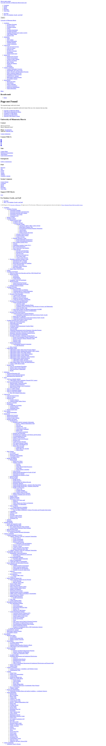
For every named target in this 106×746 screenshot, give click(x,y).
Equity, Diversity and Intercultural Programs (17, 563)
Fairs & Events (19, 253)
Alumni (2, 173)
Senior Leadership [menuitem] (11, 84)
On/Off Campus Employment (20, 615)
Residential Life (14, 420)
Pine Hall (18, 425)
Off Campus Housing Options (20, 443)
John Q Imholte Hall (15, 712)
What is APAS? (23, 231)
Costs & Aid (7, 394)
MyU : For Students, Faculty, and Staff (13, 202)
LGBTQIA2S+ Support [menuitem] (13, 76)
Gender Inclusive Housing (19, 441)
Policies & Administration (13, 689)
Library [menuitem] (8, 28)
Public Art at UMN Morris (16, 678)
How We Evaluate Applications (17, 393)
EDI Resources (13, 574)
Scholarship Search (14, 408)
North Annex (13, 717)
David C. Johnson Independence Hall (25, 423)
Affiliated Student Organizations (21, 565)
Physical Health (14, 478)
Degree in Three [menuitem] (11, 25)
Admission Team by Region (14, 744)
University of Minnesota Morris (8, 20)
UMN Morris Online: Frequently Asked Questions (22, 356)
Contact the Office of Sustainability (18, 561)
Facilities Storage (14, 705)
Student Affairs (13, 666)
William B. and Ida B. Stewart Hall (18, 741)
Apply (5, 377)
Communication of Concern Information (23, 291)
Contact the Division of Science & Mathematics (24, 310)
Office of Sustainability (15, 560)
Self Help (18, 465)
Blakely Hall (19, 430)
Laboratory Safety (20, 303)
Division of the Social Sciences (17, 312)
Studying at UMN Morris (19, 610)
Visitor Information (11, 692)
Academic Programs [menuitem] (12, 24)
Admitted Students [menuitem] (11, 42)
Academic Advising (18, 223)
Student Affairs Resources (16, 596)
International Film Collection (20, 260)
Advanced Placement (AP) (13, 373)
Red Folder (19, 468)
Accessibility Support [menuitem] (12, 78)
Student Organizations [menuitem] (12, 58)
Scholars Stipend (14, 406)
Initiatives (15, 501)
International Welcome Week (20, 607)
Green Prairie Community (22, 429)
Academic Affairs (14, 655)
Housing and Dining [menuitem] (12, 60)
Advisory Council (17, 546)
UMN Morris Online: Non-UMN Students (20, 352)
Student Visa (16, 609)
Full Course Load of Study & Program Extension (25, 621)
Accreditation (13, 636)
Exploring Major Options (22, 235)
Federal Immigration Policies (20, 625)
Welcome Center (14, 740)
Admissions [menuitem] (6, 37)
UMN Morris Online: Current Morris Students (21, 354)
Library (2, 170)
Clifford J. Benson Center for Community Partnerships (23, 536)
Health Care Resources (18, 487)
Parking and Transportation (16, 674)
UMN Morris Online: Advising (20, 359)
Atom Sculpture (17, 681)
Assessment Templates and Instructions (19, 211)
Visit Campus (7, 411)
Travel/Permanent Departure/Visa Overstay (23, 624)
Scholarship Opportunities (16, 455)
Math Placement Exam (12, 529)
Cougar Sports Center (15, 700)
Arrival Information (18, 606)
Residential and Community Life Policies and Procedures (27, 434)
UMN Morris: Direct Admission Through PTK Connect (23, 380)
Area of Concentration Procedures (18, 366)
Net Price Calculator (12, 402)
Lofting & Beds (20, 447)
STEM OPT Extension (18, 617)
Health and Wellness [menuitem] (12, 63)
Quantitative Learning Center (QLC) (22, 245)
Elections (12, 514)
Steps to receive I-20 (15, 387)
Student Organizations (12, 416)
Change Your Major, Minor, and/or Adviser (29, 225)
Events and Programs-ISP (16, 628)
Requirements (16, 277)
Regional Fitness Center (16, 723)
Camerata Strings (14, 327)
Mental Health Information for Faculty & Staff (24, 472)
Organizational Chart (15, 670)
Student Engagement (18, 540)
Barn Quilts (16, 682)
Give (2, 195)
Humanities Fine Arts (15, 709)
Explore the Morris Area (16, 677)
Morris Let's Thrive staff (19, 500)
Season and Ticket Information (17, 321)
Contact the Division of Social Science (22, 319)
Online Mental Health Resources (24, 466)
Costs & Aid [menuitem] (7, 45)
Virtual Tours (13, 673)
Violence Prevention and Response (18, 508)
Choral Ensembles (14, 324)
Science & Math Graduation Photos (25, 305)
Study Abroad (10, 451)
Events (2, 171)
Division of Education (15, 288)
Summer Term (10, 365)
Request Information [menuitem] (12, 41)
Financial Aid (10, 398)
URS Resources (20, 345)
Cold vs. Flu (19, 489)
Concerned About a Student (17, 595)
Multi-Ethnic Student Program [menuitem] (14, 77)
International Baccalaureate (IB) (14, 376)
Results (12, 370)
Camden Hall (13, 698)
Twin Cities (6, 11)
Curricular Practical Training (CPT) (21, 613)
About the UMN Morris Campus (12, 116)
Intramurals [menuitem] (9, 66)
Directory (3, 167)
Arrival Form (16, 604)
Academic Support (11, 218)
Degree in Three (11, 217)
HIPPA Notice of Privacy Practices (21, 493)
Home (5, 97)
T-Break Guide (13, 512)
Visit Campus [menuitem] (10, 39)
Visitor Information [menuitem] (11, 88)
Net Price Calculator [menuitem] (12, 51)
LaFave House (13, 713)
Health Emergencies (18, 597)
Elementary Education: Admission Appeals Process (22, 333)
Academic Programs (12, 209)
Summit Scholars (17, 572)
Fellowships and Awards (16, 323)
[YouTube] (53, 142)
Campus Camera (14, 688)
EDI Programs (13, 564)
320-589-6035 (8, 130)
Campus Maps (4, 151)
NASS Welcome (17, 581)
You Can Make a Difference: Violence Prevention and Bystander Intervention (32, 510)
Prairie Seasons (16, 680)
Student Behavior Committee (20, 507)
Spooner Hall (19, 426)
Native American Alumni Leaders (18, 586)
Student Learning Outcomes (17, 639)
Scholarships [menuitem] (10, 52)
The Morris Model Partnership (20, 558)
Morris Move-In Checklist (22, 448)
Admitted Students (8, 522)
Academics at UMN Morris (10, 113)
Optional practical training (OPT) (21, 614)
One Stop (6, 13)
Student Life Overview (12, 415)
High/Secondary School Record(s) (18, 383)
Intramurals (9, 521)
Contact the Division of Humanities (21, 299)
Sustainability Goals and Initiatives (18, 553)
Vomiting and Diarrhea (21, 491)
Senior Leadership (11, 648)
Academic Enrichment (12, 271)
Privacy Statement (65, 205)
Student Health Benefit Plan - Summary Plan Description (27, 485)
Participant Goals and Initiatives (24, 543)
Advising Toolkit (20, 224)
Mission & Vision (11, 635)
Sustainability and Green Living (14, 551)
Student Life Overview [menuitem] (12, 56)
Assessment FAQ (14, 216)
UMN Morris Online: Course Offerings (19, 355)
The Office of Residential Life (20, 444)
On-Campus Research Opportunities (19, 334)
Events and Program (18, 618)
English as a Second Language (20, 298)
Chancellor (12, 649)
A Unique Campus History (16, 642)
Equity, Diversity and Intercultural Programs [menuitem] (17, 71)
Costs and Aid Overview (13, 395)
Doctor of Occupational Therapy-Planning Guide (25, 337)
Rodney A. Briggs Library (16, 724)
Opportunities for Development (20, 568)
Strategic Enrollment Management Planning (23, 650)
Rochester (6, 9)
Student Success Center (15, 220)
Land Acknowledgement (7, 155)
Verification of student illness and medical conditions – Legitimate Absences (28, 691)
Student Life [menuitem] (7, 55)
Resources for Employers (22, 255)
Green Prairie (13, 706)
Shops (11, 730)
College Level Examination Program (16, 374)
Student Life (7, 413)
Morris (5, 8)
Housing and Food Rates (19, 433)
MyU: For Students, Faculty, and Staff (13, 15)
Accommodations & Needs (19, 436)
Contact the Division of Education (21, 292)
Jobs (2, 169)
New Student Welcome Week (14, 525)
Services (18, 464)
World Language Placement (26, 232)
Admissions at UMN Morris (10, 114)
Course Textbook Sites (18, 264)
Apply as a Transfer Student (13, 379)
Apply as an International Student (15, 381)
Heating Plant (13, 707)
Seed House (13, 728)
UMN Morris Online (12, 348)
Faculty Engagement (18, 539)
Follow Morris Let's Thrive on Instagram (23, 503)
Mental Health (13, 459)
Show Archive (13, 347)
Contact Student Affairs (15, 600)
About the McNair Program (20, 282)
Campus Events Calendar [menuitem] (13, 59)
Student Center (13, 735)
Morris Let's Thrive (18, 461)
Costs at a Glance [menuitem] (11, 48)
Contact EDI (13, 576)
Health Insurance (17, 480)
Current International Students (17, 611)
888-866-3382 (9, 131)
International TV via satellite (20, 262)
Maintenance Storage (15, 714)
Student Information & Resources (24, 239)
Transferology (22, 230)
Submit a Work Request (19, 437)
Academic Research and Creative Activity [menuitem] (17, 32)
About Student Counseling (22, 469)
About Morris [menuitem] (7, 80)
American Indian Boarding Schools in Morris (21, 645)
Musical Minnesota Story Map (20, 549)
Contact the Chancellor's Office (20, 653)
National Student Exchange (16, 285)
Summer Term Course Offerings (18, 367)
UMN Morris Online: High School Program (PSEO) (23, 349)
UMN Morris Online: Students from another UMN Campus (24, 351)
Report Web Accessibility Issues (76, 205)
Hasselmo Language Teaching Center (19, 259)
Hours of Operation (14, 687)
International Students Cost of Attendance (20, 386)
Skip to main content (6, 1)
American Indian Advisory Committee (19, 592)
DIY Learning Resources (19, 246)
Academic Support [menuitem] (11, 27)
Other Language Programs (19, 296)
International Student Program (14, 602)
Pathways (12, 571)
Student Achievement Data (16, 638)
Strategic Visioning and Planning (21, 652)
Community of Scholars (16, 405)
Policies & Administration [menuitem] (13, 87)
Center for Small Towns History (21, 547)
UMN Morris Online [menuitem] (12, 34)
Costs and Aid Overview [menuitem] (13, 46)
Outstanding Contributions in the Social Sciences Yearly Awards (31, 315)
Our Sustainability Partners (16, 557)
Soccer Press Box (14, 731)
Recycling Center (14, 721)
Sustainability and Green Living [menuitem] (14, 70)
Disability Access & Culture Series (21, 570)
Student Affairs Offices (15, 583)
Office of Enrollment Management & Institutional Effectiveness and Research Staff (33, 663)
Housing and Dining (12, 419)
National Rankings (14, 643)
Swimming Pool (14, 737)
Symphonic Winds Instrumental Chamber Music (21, 326)
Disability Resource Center (19, 238)
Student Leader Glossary (16, 517)
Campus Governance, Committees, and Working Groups (24, 668)
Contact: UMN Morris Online (17, 363)
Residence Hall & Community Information (23, 422)
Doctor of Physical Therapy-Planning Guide (24, 338)
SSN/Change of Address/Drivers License (23, 622)
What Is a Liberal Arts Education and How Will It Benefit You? (25, 273)
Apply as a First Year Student (14, 391)
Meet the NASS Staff (18, 582)
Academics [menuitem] (6, 23)
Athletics (3, 174)
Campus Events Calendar (13, 418)
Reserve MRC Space (18, 575)
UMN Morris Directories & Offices (12, 112)
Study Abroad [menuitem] (10, 62)
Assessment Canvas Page (16, 214)
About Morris (4, 154)
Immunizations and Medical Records (22, 482)
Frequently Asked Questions (20, 266)
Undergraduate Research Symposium (22, 344)
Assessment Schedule (15, 210)
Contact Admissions (5, 134)
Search (2, 17)
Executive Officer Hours (16, 515)
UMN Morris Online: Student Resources (20, 358)
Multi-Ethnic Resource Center (17, 716)
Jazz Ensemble (13, 328)
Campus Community (9, 533)
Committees (13, 511)
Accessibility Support (12, 632)
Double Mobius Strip (18, 684)
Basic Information (17, 267)
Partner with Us (17, 537)
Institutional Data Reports (19, 659)
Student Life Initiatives (15, 589)
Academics (6, 207)
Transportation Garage (15, 738)
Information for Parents (18, 473)
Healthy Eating (13, 496)
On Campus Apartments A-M (17, 719)
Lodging (9, 671)
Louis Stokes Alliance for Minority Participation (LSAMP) (27, 309)
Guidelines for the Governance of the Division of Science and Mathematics (34, 306)
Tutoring (15, 243)
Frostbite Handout (20, 490)
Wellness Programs (14, 497)
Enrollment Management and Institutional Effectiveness (23, 656)
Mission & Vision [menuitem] (11, 81)
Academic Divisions (12, 287)
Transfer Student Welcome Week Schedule (20, 528)
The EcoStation (17, 556)
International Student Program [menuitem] (14, 74)
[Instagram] (53, 144)
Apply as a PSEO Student (13, 388)
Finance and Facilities (15, 664)
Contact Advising (20, 236)
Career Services (17, 249)
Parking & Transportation (7, 153)
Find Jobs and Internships (22, 250)
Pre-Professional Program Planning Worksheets (30, 228)
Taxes (14, 620)
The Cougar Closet (20, 256)
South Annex (13, 733)
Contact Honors (17, 278)
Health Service (16, 479)
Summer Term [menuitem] (10, 35)
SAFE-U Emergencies (6, 161)
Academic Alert (17, 221)
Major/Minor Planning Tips (26, 227)
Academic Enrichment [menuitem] (12, 30)
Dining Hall (13, 703)
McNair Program (14, 281)
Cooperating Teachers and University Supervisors (22, 331)
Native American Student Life (20, 567)
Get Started (12, 452)
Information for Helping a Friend (21, 475)
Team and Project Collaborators (17, 369)
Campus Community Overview (14, 535)
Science (12, 727)
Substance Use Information (19, 504)
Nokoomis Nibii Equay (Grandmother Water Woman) (26, 685)
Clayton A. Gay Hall (21, 427)
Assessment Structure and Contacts (18, 213)
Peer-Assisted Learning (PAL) (20, 242)
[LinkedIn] (53, 145)
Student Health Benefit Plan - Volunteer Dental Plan (25, 486)
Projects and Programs (18, 542)
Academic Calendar (5, 176)
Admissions (6, 372)
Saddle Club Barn (14, 726)
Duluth (5, 6)
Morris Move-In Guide (18, 446)
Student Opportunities (15, 342)
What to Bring (19, 450)
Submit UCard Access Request (20, 439)
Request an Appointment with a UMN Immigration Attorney (28, 627)
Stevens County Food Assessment (21, 544)
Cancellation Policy (14, 457)
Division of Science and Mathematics (19, 301)
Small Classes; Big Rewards (17, 269)
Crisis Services (16, 471)
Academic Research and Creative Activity (17, 320)
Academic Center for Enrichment (18, 280)
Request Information (12, 412)
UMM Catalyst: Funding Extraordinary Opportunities (23, 593)
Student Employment (12, 409)
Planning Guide (17, 340)
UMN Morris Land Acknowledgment (19, 646)
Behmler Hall (13, 694)
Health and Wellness (12, 458)
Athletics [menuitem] (9, 64)
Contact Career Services (22, 257)
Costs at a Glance (11, 397)
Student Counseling (18, 462)
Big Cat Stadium (14, 695)
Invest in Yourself (14, 454)
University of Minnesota (15, 205)
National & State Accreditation (20, 289)
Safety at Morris (14, 505)
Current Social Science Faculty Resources (23, 313)
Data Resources (17, 661)
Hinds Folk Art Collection (19, 316)
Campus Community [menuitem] (9, 67)
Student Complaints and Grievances (22, 494)
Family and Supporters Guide (14, 524)
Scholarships (10, 404)
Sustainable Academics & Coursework (22, 554)
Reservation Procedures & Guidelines (22, 263)
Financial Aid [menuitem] (10, 49)
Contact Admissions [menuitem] (12, 44)
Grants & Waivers (14, 400)
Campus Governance (12, 667)
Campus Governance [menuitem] (12, 85)
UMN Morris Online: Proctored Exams (22, 361)
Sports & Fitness (14, 476)
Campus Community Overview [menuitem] (14, 69)
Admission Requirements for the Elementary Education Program (25, 330)
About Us (15, 657)
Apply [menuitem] (8, 38)
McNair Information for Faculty (21, 284)
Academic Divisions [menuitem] (12, 31)
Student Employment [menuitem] (12, 53)
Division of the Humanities (16, 294)
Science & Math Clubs (21, 308)
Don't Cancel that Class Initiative (21, 248)
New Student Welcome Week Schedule (19, 526)
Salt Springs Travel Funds (16, 590)
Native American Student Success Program (20, 579)
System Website (4, 182)
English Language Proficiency (17, 384)
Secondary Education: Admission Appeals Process (22, 335)
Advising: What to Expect (22, 234)
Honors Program (14, 274)
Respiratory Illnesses (18, 483)
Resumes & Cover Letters (22, 252)
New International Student (16, 603)
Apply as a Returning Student (14, 390)
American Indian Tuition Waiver (18, 401)
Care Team (12, 599)
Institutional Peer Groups (19, 660)
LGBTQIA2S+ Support (13, 629)
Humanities (13, 710)
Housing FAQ (16, 440)
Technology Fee (14, 518)
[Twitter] (53, 141)
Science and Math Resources (20, 302)
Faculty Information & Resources (24, 241)
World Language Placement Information (20, 532)
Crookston (6, 5)
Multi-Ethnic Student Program (14, 631)
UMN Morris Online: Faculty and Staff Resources (22, 362)
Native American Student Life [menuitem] (14, 73)
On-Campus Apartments (22, 432)
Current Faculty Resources (19, 295)
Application (16, 276)
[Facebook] (53, 140)
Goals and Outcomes (15, 585)
